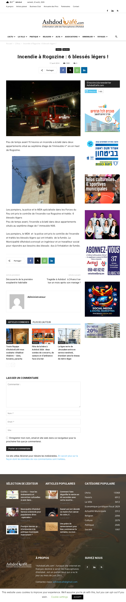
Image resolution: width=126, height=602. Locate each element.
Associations (71, 36)
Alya (58, 36)
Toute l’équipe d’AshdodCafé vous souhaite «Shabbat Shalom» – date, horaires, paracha (15, 352)
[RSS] (117, 11)
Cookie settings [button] (59, 596)
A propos (9, 6)
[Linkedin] (112, 11)
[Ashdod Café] (63, 23)
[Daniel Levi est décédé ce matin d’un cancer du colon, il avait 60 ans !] (51, 512)
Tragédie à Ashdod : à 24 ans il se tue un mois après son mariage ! (64, 281)
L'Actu (17, 43)
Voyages (101, 36)
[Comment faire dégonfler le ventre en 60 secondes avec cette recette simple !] (51, 494)
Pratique (34, 36)
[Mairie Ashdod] (102, 166)
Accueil (9, 43)
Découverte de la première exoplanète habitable (19, 281)
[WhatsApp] (77, 70)
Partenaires (65, 6)
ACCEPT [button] (77, 597)
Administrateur (37, 296)
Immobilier (87, 36)
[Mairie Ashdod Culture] (102, 202)
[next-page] (13, 365)
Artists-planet (21, 6)
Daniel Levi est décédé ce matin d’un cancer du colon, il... (70, 512)
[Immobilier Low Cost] (102, 337)
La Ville (21, 36)
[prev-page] (8, 365)
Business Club (35, 6)
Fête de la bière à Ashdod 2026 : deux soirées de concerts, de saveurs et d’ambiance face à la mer (43, 352)
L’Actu (10, 36)
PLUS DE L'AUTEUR (42, 322)
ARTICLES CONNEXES (18, 322)
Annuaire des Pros (51, 6)
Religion (47, 36)
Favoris (9, 343)
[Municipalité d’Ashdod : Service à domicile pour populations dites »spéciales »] (12, 512)
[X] (70, 70)
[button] (116, 36)
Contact (76, 6)
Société (66, 49)
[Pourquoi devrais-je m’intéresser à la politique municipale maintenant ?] (12, 529)
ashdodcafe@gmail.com (65, 581)
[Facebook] (107, 11)
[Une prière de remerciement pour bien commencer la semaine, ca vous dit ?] (51, 526)
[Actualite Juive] (102, 274)
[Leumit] (102, 238)
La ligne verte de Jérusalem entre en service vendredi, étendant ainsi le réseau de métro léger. (69, 352)
